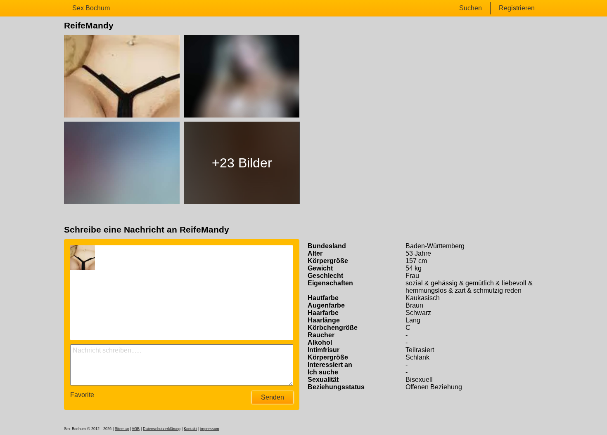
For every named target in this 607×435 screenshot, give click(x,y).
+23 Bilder (242, 162)
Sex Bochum (91, 8)
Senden (272, 397)
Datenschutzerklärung (161, 429)
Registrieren (517, 8)
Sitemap (122, 429)
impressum (209, 429)
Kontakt (190, 429)
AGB (136, 429)
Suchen (470, 8)
